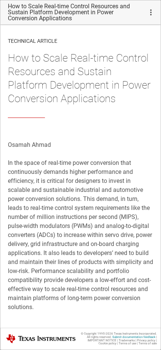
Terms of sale (148, 343)
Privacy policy (146, 340)
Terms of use (127, 343)
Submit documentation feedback (133, 337)
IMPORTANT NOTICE (102, 340)
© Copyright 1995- (97, 333)
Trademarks (127, 340)
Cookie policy (107, 343)
